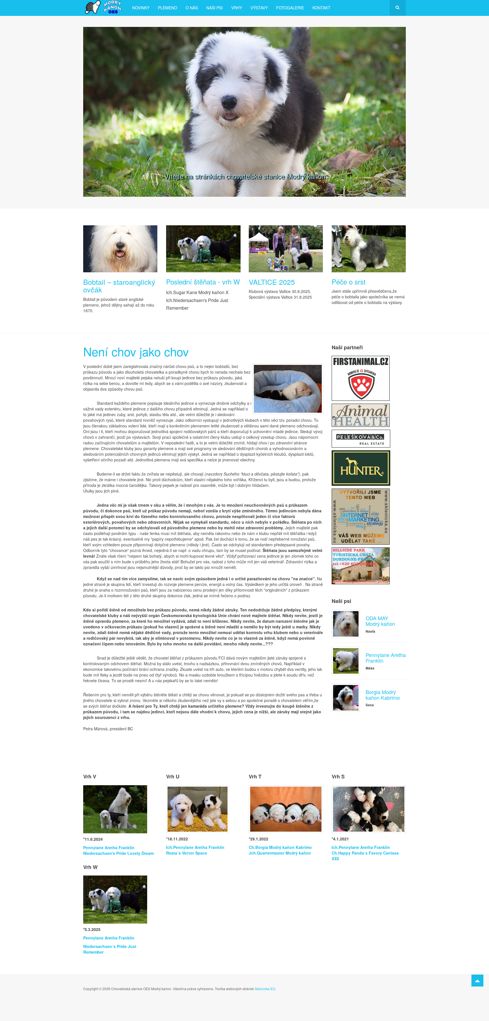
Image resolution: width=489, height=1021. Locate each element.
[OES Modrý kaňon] (103, 7)
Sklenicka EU (265, 988)
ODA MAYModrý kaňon (380, 620)
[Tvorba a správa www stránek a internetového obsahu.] (361, 516)
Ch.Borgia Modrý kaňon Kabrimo (280, 847)
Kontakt (321, 7)
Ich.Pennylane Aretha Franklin (195, 847)
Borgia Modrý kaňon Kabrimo (383, 694)
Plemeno (167, 7)
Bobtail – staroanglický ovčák (119, 286)
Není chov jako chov (136, 351)
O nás (192, 7)
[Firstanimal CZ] (361, 378)
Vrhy (236, 7)
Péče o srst (349, 281)
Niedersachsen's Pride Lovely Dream (118, 853)
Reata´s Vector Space (186, 853)
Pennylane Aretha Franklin (386, 657)
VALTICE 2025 (272, 282)
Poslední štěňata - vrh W (203, 281)
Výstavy (259, 7)
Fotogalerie (290, 7)
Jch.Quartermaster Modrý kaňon (280, 853)
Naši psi (214, 7)
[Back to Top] (477, 980)
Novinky (140, 7)
